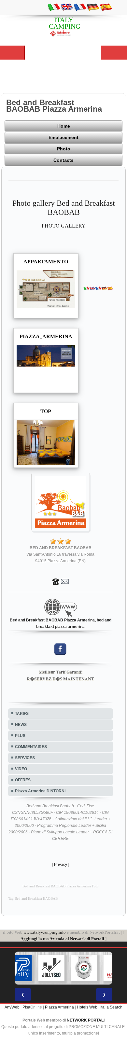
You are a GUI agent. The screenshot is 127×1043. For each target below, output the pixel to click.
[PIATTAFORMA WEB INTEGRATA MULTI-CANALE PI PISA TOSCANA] (84, 968)
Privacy (60, 864)
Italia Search (111, 1007)
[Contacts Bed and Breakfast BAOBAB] (60, 581)
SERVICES (25, 758)
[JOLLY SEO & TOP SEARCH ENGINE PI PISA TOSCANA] (51, 968)
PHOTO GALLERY (64, 226)
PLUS (20, 735)
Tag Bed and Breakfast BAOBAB (33, 898)
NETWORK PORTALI (86, 1020)
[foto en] (66, 7)
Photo (63, 148)
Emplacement (63, 137)
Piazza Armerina (59, 1007)
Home (63, 126)
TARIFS (22, 713)
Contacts (63, 160)
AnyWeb (12, 1007)
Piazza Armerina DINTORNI (40, 791)
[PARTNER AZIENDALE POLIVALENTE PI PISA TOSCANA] (19, 968)
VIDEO (21, 769)
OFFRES (23, 780)
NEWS (21, 724)
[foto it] (53, 7)
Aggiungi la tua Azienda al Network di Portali (62, 938)
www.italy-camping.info (44, 932)
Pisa (26, 1007)
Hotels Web (87, 1007)
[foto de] (92, 7)
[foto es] (105, 7)
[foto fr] (79, 7)
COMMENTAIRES (31, 746)
